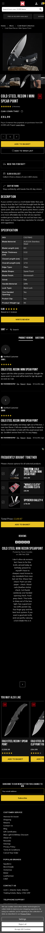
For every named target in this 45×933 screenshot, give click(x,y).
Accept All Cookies (22, 929)
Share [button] (29, 384)
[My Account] (36, 4)
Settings (22, 919)
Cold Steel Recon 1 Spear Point (15, 742)
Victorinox (7, 870)
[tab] (26, 338)
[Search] (40, 9)
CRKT (5, 879)
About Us (7, 838)
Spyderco (7, 864)
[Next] (22, 684)
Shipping (7, 819)
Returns (6, 822)
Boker (5, 873)
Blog (5, 828)
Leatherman (8, 876)
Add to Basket (22, 524)
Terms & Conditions (11, 850)
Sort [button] (3, 329)
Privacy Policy (9, 847)
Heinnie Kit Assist (11, 816)
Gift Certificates (9, 831)
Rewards (7, 841)
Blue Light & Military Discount (15, 835)
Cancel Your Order (10, 853)
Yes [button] (18, 384)
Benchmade (8, 867)
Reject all (22, 924)
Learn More (20, 125)
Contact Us (8, 825)
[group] (22, 309)
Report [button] (23, 384)
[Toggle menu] (3, 3)
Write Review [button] (23, 319)
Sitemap (6, 844)
